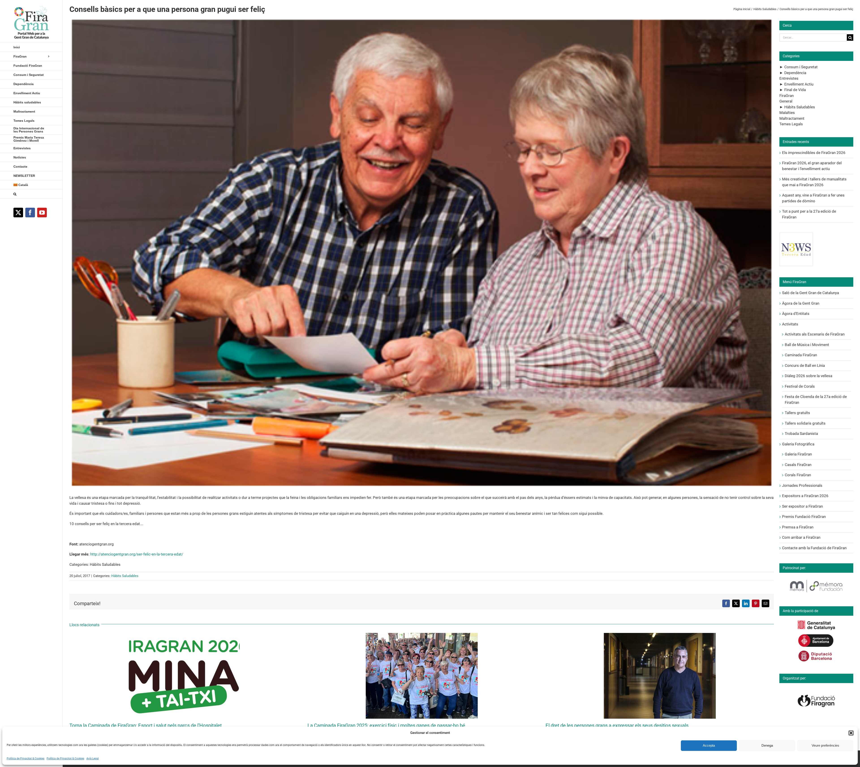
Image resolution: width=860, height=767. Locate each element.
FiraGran (786, 95)
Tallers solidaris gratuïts (805, 423)
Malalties (787, 112)
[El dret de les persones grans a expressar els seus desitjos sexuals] (660, 635)
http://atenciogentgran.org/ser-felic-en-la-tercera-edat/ (136, 554)
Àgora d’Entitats (795, 313)
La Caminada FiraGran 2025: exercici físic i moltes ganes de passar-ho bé (386, 725)
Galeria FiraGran (798, 454)
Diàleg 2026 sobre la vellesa (808, 376)
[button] (851, 733)
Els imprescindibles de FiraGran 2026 (813, 152)
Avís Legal (92, 758)
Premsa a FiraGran (797, 527)
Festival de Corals (800, 386)
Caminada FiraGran (801, 355)
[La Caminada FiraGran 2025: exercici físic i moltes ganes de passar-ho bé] (422, 635)
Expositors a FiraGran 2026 (805, 496)
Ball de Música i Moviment (807, 344)
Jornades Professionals (802, 485)
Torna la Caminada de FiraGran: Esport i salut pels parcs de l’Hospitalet (145, 725)
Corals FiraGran (798, 475)
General (785, 101)
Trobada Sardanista (801, 433)
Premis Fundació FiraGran (804, 516)
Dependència (795, 73)
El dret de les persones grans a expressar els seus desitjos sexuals (617, 725)
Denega (767, 745)
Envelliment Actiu (798, 84)
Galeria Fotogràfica (798, 444)
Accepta (709, 745)
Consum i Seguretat (801, 67)
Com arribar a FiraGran (801, 537)
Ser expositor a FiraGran (802, 506)
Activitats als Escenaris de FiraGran (815, 334)
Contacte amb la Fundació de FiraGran (814, 548)
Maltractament (791, 118)
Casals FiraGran (798, 464)
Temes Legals (791, 124)
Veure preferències (825, 745)
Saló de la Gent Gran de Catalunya (810, 293)
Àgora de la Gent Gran (800, 303)
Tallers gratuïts (797, 412)
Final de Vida (795, 90)
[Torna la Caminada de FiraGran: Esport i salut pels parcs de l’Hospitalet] (184, 635)
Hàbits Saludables (124, 576)
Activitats (790, 324)
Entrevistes (788, 78)
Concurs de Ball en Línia (805, 365)
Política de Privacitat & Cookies (25, 758)
